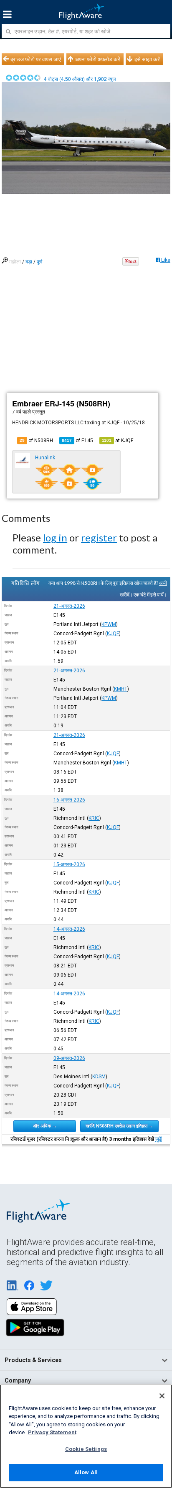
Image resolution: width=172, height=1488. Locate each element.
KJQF (113, 633)
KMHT (120, 689)
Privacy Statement (52, 1432)
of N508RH (36, 440)
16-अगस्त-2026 (69, 800)
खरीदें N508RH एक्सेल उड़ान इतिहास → (119, 1125)
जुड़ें (158, 1139)
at (117, 440)
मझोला (15, 262)
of (77, 440)
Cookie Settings (86, 1449)
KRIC (94, 818)
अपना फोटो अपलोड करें (97, 59)
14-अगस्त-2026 (69, 929)
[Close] (162, 1396)
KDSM (99, 1077)
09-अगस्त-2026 (69, 1058)
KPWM (108, 624)
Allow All (86, 1472)
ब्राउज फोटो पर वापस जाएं (35, 59)
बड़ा (28, 262)
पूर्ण (39, 262)
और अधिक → (45, 1125)
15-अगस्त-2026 (69, 864)
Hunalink (45, 458)
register (99, 537)
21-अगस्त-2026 (69, 606)
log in (55, 537)
